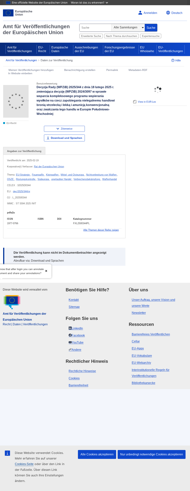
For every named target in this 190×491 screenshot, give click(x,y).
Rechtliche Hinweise (82, 371)
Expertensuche (151, 36)
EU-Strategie (23, 174)
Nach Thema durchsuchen (121, 36)
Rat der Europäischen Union (49, 166)
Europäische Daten (59, 49)
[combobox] (95, 27)
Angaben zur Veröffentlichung (24, 151)
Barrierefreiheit (78, 385)
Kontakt (74, 299)
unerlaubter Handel (61, 179)
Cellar (136, 341)
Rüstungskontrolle (26, 179)
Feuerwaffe (38, 174)
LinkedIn (77, 328)
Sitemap (74, 306)
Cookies (74, 378)
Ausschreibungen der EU (86, 49)
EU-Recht (42, 49)
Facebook (78, 335)
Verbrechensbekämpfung (87, 179)
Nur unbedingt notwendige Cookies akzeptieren (151, 454)
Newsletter (139, 312)
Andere (76, 349)
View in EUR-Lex (147, 101)
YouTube (77, 342)
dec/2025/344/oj (21, 191)
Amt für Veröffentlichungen (19, 49)
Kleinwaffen (52, 174)
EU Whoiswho (147, 49)
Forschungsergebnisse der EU (120, 49)
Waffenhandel (109, 179)
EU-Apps (138, 348)
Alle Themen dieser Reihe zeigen (101, 230)
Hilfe (178, 60)
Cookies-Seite (24, 464)
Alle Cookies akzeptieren (97, 454)
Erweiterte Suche (91, 36)
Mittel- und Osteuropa (73, 174)
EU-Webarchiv (141, 362)
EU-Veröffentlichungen (170, 49)
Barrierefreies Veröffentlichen (151, 334)
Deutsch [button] (176, 12)
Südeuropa (43, 179)
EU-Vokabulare (142, 355)
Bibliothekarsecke (143, 382)
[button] (46, 271)
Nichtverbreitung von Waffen (101, 174)
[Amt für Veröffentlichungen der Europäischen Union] (17, 13)
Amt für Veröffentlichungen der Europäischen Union (36, 29)
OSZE (10, 179)
